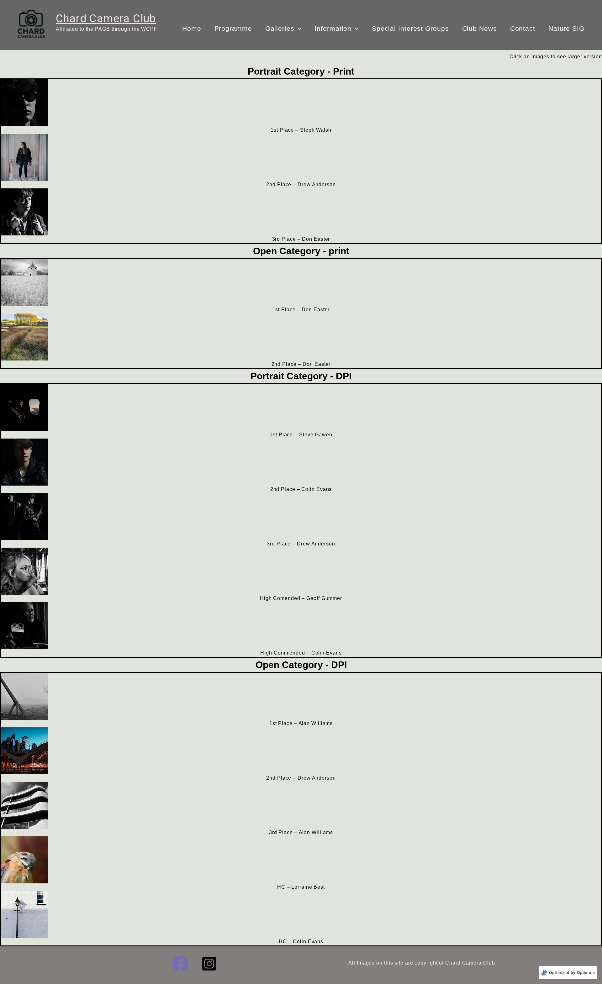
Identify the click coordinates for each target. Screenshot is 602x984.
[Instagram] (209, 963)
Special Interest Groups (410, 28)
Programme (233, 28)
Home (191, 28)
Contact (522, 28)
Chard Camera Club (106, 18)
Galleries (279, 28)
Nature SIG (566, 28)
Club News (479, 28)
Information (332, 28)
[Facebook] (180, 963)
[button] (298, 28)
